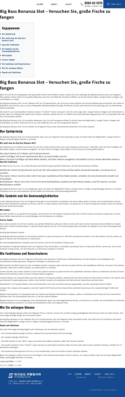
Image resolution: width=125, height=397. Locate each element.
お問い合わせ (115, 4)
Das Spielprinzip (8, 34)
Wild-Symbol (7, 55)
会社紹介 (68, 4)
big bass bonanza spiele (16, 166)
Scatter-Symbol (8, 59)
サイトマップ (81, 377)
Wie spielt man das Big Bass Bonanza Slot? (14, 39)
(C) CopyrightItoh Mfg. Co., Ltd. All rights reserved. (103, 390)
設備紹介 (54, 4)
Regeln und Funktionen (11, 72)
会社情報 (40, 4)
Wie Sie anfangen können (12, 68)
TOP (69, 374)
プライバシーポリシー (106, 377)
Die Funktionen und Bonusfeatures (16, 64)
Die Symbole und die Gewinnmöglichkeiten (11, 50)
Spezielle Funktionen (10, 44)
